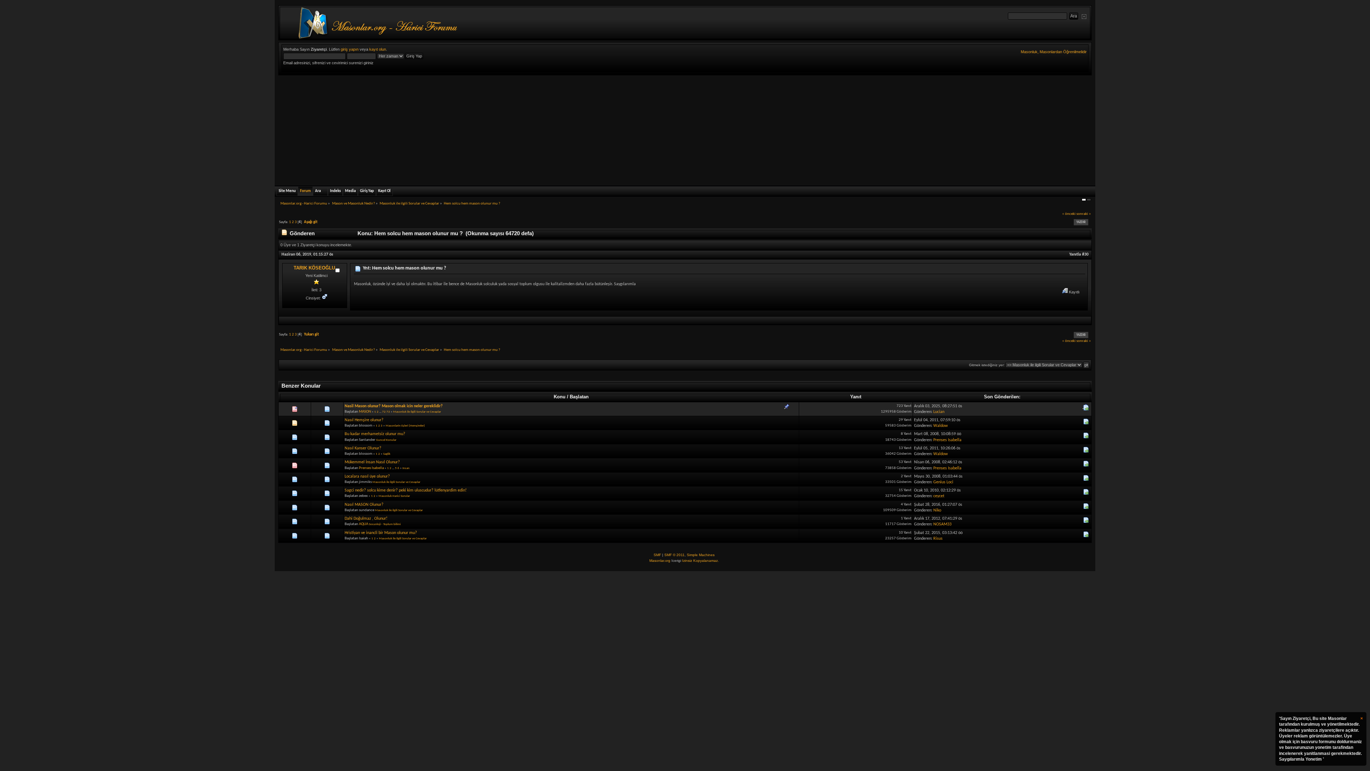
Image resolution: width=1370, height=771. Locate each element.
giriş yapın (350, 49)
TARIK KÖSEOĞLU (314, 268)
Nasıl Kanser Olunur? (363, 448)
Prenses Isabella (947, 440)
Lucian (938, 412)
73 (388, 411)
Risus (938, 538)
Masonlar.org (659, 561)
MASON (365, 412)
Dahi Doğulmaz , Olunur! (366, 518)
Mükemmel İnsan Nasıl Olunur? (372, 462)
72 (384, 411)
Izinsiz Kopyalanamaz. (700, 561)
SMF (657, 555)
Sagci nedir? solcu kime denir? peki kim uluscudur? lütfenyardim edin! (406, 490)
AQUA (363, 524)
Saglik (386, 453)
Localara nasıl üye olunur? (367, 476)
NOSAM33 (942, 524)
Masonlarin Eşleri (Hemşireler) (405, 425)
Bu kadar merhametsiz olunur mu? (375, 434)
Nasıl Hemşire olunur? (364, 420)
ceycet (938, 496)
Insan (406, 468)
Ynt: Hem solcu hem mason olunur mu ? (404, 268)
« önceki (1069, 214)
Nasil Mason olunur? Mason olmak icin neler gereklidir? (394, 406)
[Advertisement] (685, 129)
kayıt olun (377, 49)
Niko (937, 510)
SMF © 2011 (674, 555)
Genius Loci (943, 482)
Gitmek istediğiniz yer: (987, 365)
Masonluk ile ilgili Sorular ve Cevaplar (417, 411)
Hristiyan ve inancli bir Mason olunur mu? (381, 533)
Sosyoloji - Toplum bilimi (385, 524)
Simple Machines (701, 555)
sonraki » (1083, 214)
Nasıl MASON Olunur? (364, 505)
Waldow (940, 426)
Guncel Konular (386, 440)
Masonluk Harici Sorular (394, 496)
